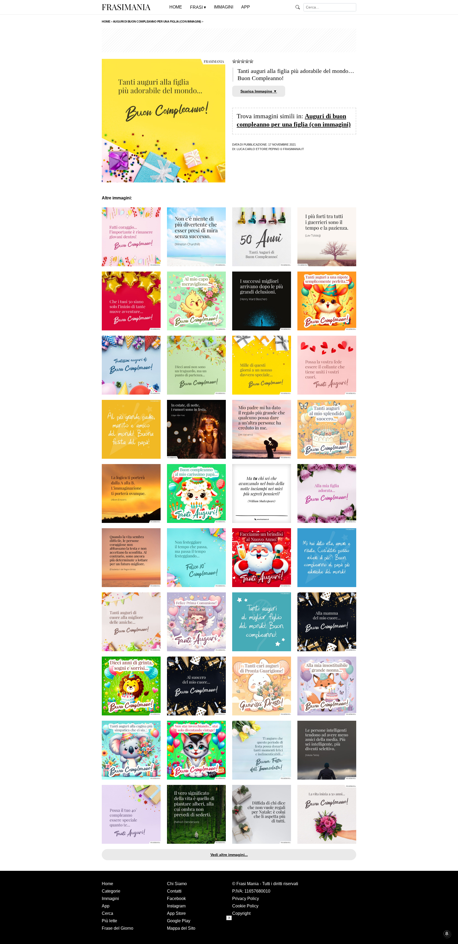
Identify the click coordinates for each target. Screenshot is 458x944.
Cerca (107, 913)
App (105, 906)
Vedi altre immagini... (229, 855)
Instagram (176, 906)
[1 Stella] (234, 61)
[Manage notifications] (447, 933)
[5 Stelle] (251, 61)
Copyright (241, 913)
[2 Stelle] (238, 61)
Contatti (174, 891)
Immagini (110, 898)
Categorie (111, 891)
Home (107, 883)
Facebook (176, 898)
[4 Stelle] (247, 61)
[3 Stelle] (243, 61)
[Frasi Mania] (126, 7)
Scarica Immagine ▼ (258, 91)
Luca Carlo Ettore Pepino (258, 149)
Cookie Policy (245, 906)
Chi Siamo (177, 883)
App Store (176, 913)
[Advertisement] (229, 40)
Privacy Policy (245, 898)
